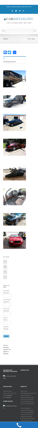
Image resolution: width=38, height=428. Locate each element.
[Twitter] (16, 11)
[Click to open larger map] (10, 376)
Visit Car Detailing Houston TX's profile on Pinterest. (7, 349)
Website (8, 397)
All (4, 58)
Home (29, 39)
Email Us (9, 395)
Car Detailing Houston (9, 62)
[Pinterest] (20, 11)
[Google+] (23, 11)
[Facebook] (12, 11)
